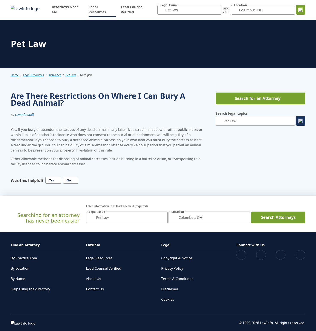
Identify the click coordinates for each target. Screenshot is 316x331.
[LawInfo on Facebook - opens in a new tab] (241, 255)
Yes (51, 180)
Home (15, 75)
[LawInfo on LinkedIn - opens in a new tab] (300, 255)
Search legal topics (232, 113)
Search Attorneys (278, 217)
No (69, 180)
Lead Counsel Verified (132, 9)
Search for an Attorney (258, 98)
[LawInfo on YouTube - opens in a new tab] (280, 255)
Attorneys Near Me (65, 9)
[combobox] (189, 10)
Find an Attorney (25, 245)
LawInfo (93, 245)
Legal (165, 245)
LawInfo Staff (24, 115)
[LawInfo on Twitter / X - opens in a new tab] (261, 255)
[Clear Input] (217, 9)
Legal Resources (102, 9)
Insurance (54, 75)
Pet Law (71, 75)
